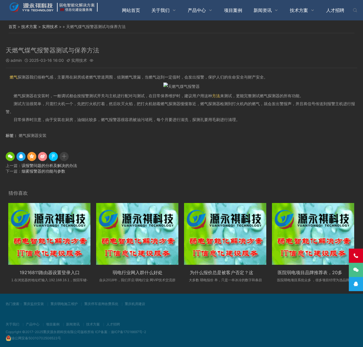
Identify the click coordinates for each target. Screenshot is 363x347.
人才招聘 (335, 10)
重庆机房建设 (135, 304)
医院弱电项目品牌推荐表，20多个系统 (317, 272)
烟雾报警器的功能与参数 (43, 171)
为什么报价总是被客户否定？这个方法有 (230, 272)
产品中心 (197, 10)
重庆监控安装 (34, 304)
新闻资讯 (263, 10)
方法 (216, 95)
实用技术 (50, 26)
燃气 (14, 77)
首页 (12, 26)
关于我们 (160, 10)
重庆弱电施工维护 (64, 304)
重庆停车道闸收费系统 (101, 304)
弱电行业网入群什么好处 (137, 272)
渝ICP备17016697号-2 (128, 332)
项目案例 (233, 10)
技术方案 (299, 10)
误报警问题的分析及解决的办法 (49, 165)
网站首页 (131, 10)
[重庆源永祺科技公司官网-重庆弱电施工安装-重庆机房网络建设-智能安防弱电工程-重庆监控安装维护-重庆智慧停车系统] (54, 7)
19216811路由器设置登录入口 (50, 272)
